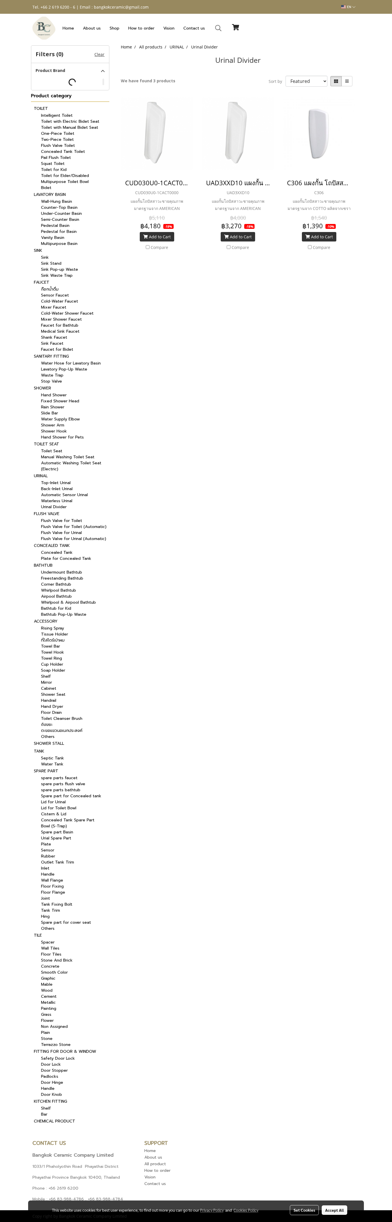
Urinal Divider (54, 507)
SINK (38, 250)
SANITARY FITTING (51, 356)
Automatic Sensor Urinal (64, 495)
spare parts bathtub (60, 790)
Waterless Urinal (56, 501)
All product (155, 1164)
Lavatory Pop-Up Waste (64, 369)
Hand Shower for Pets (62, 437)
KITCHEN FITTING (50, 1101)
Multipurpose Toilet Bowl (65, 182)
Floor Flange (53, 892)
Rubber (48, 856)
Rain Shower (52, 407)
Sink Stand (51, 263)
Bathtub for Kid (56, 608)
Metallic (48, 1002)
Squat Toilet (53, 164)
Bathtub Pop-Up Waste (63, 614)
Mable (47, 984)
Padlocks (49, 1076)
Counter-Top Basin (59, 207)
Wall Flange (52, 880)
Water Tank (52, 764)
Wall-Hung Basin (56, 201)
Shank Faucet (54, 337)
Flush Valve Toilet (58, 146)
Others (48, 737)
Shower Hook (54, 431)
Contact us (194, 28)
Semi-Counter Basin (60, 220)
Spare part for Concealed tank (71, 796)
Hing (45, 916)
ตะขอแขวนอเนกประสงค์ (61, 731)
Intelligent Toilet (57, 115)
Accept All (334, 1210)
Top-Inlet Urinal (56, 483)
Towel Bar (50, 646)
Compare (159, 247)
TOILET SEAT (46, 444)
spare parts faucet (59, 778)
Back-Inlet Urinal (57, 489)
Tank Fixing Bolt (56, 904)
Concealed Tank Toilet (63, 152)
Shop (114, 28)
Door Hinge (52, 1082)
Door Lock (51, 1064)
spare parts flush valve (63, 784)
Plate (46, 844)
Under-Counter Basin (61, 214)
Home (68, 28)
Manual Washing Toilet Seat (67, 457)
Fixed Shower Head (60, 401)
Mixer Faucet (53, 307)
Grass (46, 1014)
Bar (44, 1114)
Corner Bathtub (56, 584)
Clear (99, 54)
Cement (49, 996)
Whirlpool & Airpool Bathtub (68, 602)
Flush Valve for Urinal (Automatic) (73, 539)
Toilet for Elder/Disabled (65, 176)
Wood (47, 990)
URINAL (41, 476)
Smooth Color (54, 972)
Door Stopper (54, 1070)
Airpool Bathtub (56, 596)
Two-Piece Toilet (57, 140)
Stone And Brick (57, 960)
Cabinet (48, 688)
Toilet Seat (51, 451)
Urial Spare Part (56, 838)
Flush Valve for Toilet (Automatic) (73, 527)
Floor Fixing (52, 886)
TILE (38, 935)
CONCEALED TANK (52, 546)
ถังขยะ (47, 725)
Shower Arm (52, 425)
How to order (141, 28)
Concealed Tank (57, 552)
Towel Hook (52, 652)
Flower (47, 1021)
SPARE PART (46, 771)
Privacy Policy (212, 1210)
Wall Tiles (50, 948)
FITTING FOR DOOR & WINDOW (65, 1051)
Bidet (46, 188)
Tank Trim (50, 910)
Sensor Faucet (55, 295)
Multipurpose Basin (59, 244)
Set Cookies (304, 1210)
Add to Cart (159, 236)
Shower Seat (53, 694)
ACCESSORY (45, 621)
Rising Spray (52, 628)
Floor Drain (51, 713)
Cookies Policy (246, 1210)
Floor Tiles (51, 954)
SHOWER (42, 388)
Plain (45, 1033)
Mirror (46, 682)
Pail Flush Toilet (56, 158)
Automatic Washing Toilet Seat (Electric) (71, 466)
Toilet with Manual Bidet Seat (69, 127)
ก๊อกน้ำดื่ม (50, 289)
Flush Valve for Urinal (61, 533)
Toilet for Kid (54, 170)
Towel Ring (51, 658)
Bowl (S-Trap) (54, 826)
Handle (48, 874)
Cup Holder (52, 664)
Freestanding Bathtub (62, 578)
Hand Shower (54, 395)
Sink (45, 257)
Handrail (48, 700)
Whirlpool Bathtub (58, 590)
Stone (47, 1039)
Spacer (48, 942)
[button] (218, 28)
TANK (39, 751)
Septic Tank (52, 758)
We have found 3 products (148, 80)
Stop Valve (51, 381)
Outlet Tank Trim (57, 862)
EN (349, 6)
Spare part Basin (57, 832)
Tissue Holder (54, 634)
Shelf (46, 676)
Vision (168, 28)
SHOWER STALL (49, 743)
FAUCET (41, 282)
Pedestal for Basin (59, 232)
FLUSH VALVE (46, 514)
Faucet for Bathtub (59, 325)
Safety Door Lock (58, 1058)
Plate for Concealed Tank (66, 559)
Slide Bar (49, 413)
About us (92, 28)
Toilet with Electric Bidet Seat (70, 121)
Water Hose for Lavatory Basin (71, 363)
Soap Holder (53, 670)
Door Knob (51, 1095)
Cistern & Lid (53, 814)
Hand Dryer (52, 706)
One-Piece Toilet (57, 133)
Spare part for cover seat (66, 922)
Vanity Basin (52, 238)
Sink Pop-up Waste (59, 269)
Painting (48, 1008)
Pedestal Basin (55, 226)
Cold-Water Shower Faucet (67, 313)
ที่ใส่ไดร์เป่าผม (53, 640)
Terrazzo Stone (56, 1045)
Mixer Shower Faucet (61, 319)
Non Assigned (54, 1027)
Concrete (50, 966)
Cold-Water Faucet (59, 301)
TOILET (41, 109)
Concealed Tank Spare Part (67, 820)
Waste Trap (52, 375)
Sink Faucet (52, 343)
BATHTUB (43, 565)
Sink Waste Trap (57, 275)
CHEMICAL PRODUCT (54, 1121)
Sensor (47, 850)
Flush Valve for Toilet (61, 521)
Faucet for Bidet (57, 349)
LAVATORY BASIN (50, 195)
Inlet (45, 868)
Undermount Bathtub (61, 572)
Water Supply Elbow (60, 419)
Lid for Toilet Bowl (58, 808)
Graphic (48, 978)
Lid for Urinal (53, 802)
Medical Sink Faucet (60, 331)
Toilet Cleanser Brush (61, 719)
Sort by (277, 81)
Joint (45, 898)
